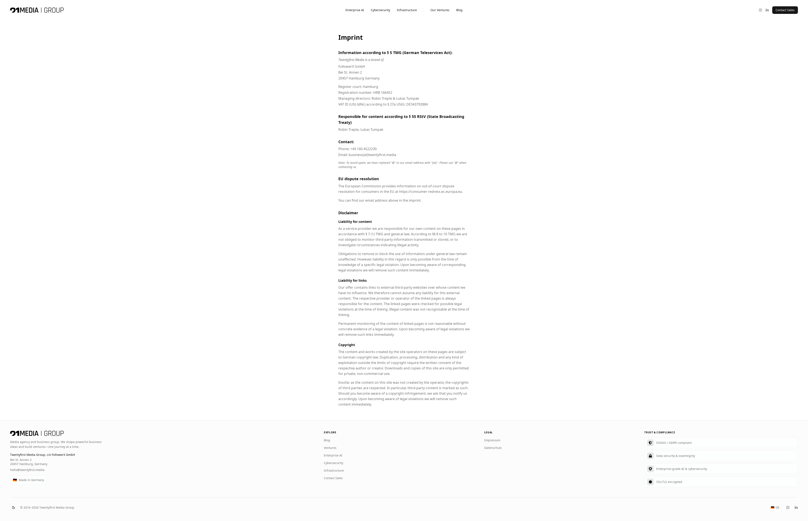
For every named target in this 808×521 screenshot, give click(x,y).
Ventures (330, 448)
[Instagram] (760, 10)
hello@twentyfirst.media (27, 470)
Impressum (492, 440)
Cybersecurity (380, 10)
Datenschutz (493, 448)
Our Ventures (440, 10)
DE (775, 507)
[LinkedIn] (767, 10)
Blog (459, 10)
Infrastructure (407, 10)
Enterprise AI (355, 10)
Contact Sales (785, 10)
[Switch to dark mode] (13, 507)
